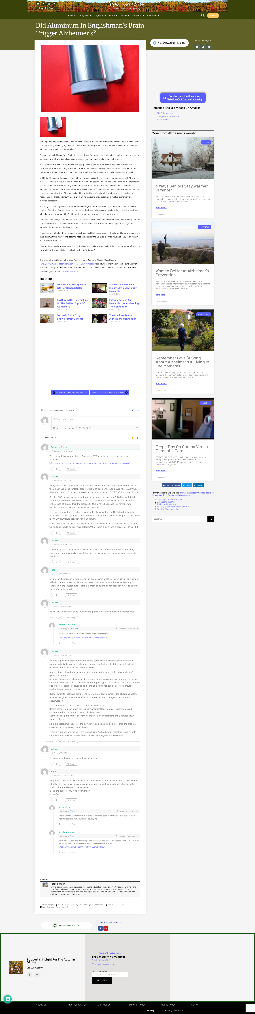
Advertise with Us (77, 1004)
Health (112, 15)
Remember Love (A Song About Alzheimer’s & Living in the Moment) (182, 362)
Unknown (74, 628)
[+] (91, 428)
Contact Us (104, 1004)
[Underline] (61, 427)
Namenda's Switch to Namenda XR (71, 392)
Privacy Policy (167, 1004)
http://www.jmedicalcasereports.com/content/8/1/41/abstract (68, 264)
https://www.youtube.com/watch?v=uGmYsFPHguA (81, 847)
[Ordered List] (69, 427)
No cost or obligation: (101, 971)
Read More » (161, 208)
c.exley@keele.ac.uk (70, 271)
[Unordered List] (73, 427)
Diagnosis (98, 15)
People (123, 15)
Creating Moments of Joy (168, 509)
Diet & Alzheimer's (165, 113)
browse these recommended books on (183, 494)
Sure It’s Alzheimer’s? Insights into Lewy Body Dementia (123, 288)
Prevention (61, 907)
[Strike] (65, 427)
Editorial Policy (137, 1004)
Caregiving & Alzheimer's (168, 116)
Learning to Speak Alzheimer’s (170, 499)
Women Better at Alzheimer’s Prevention (182, 273)
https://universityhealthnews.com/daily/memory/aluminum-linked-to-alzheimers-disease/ (89, 463)
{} (87, 428)
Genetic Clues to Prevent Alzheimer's (108, 392)
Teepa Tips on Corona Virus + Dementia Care (182, 448)
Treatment (151, 15)
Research (136, 15)
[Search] (210, 519)
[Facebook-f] (100, 928)
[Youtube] (105, 928)
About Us (41, 1004)
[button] (38, 4)
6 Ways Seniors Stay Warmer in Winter (182, 188)
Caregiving (84, 15)
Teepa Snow (162, 119)
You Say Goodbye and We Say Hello (173, 506)
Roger (72, 811)
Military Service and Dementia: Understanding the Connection (124, 303)
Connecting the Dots (166, 502)
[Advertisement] (90, 357)
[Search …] (203, 15)
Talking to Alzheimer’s (166, 504)
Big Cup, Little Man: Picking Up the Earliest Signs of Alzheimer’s (72, 303)
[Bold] (54, 427)
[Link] (84, 427)
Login (137, 410)
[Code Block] (80, 427)
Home (70, 15)
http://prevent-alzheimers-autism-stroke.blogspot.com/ (83, 638)
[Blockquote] (76, 427)
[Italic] (58, 427)
